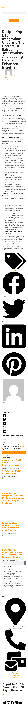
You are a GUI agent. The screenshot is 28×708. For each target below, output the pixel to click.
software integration (10, 29)
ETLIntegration (15, 270)
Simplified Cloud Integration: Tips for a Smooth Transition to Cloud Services (12, 526)
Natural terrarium (8, 590)
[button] (14, 13)
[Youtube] (20, 703)
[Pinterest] (4, 431)
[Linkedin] (16, 703)
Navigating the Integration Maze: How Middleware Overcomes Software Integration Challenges (13, 498)
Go (25, 563)
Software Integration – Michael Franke (12, 472)
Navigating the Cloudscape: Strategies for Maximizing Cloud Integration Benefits (12, 553)
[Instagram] (4, 427)
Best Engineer (6, 455)
